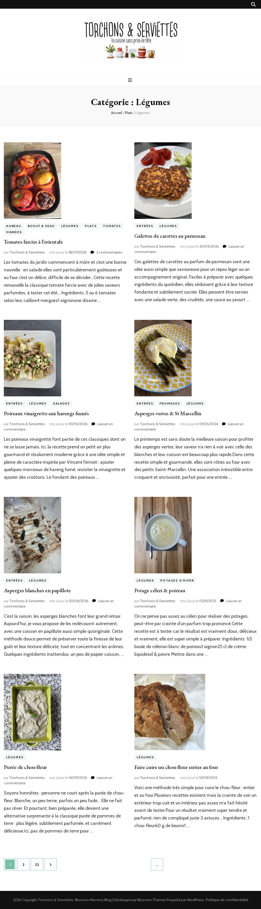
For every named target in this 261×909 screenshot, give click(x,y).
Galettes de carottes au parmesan (169, 235)
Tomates (112, 226)
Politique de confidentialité (227, 900)
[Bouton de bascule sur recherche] (253, 4)
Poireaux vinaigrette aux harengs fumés (46, 413)
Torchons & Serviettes (27, 252)
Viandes (14, 232)
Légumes (70, 226)
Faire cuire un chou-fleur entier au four (176, 767)
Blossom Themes (151, 900)
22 (39, 864)
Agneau (13, 226)
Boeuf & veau (41, 226)
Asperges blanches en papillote (37, 590)
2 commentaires (109, 252)
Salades (61, 403)
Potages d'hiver (177, 580)
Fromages (170, 403)
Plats (91, 226)
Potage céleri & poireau (159, 590)
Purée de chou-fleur (25, 767)
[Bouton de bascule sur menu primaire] (130, 80)
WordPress (195, 900)
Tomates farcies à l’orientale (33, 241)
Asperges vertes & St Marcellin (167, 413)
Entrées (145, 226)
